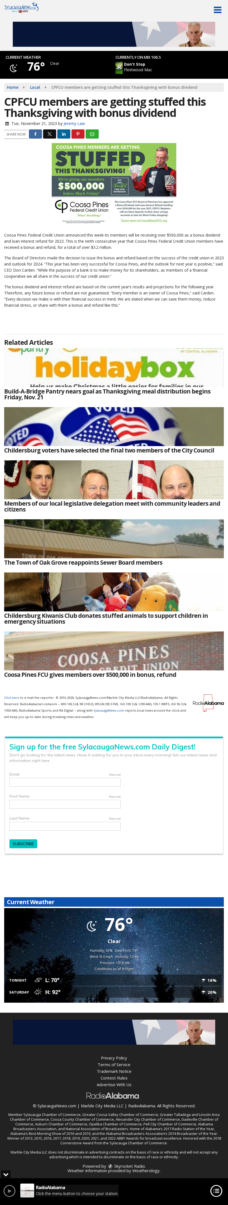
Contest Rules (114, 1078)
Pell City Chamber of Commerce (169, 1124)
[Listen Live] (154, 68)
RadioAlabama (141, 1105)
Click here (11, 697)
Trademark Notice (114, 1071)
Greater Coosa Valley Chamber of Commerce (120, 1114)
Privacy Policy (114, 1058)
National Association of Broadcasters (97, 1128)
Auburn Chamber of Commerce (61, 1124)
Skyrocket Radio (129, 1166)
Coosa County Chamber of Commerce (82, 1119)
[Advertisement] (114, 34)
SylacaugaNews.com (108, 710)
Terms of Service (114, 1064)
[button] (217, 10)
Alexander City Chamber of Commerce (148, 1119)
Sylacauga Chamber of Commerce (52, 1114)
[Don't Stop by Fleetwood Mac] (119, 68)
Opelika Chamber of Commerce (115, 1124)
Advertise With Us (114, 1084)
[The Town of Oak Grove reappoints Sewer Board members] (114, 538)
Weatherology (146, 1170)
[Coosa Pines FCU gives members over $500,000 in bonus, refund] (114, 650)
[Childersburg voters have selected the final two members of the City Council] (114, 426)
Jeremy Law (74, 123)
